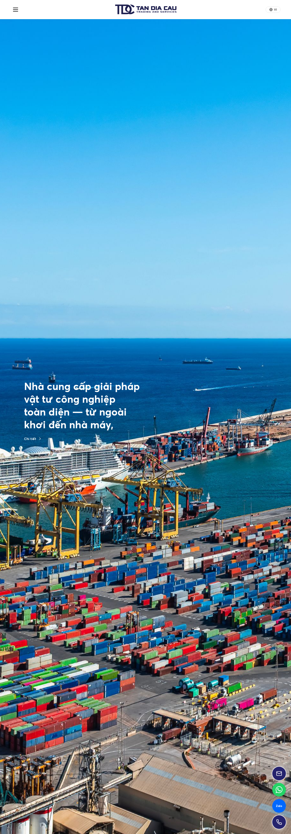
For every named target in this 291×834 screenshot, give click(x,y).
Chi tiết (30, 481)
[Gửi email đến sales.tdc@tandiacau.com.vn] (279, 773)
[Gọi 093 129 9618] (279, 822)
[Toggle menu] (15, 9)
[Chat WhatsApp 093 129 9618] (279, 790)
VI (275, 10)
